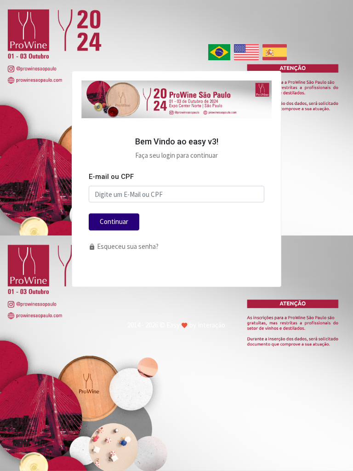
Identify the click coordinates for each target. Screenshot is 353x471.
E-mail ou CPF (111, 176)
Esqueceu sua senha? (127, 246)
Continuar (114, 221)
